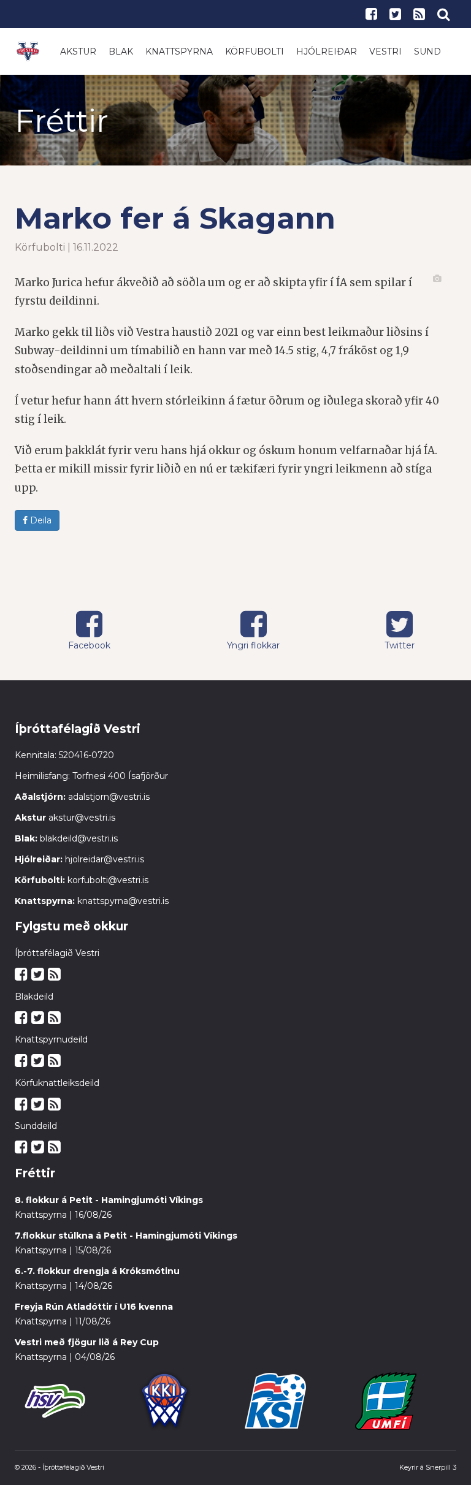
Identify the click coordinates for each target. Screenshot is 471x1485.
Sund (427, 51)
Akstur (78, 51)
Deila (40, 520)
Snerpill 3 (441, 1467)
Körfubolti (254, 51)
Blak (121, 51)
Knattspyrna (179, 51)
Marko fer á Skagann (175, 218)
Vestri (385, 51)
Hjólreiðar (326, 51)
